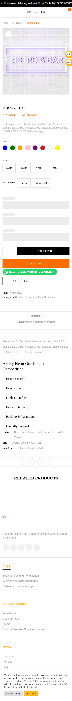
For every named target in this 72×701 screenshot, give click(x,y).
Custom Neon (11, 618)
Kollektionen (10, 613)
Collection (18, 23)
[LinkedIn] (40, 461)
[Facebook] (23, 461)
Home (5, 23)
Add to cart (45, 251)
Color (6, 141)
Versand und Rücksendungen (20, 581)
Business (19, 297)
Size (5, 160)
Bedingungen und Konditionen (21, 575)
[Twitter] (31, 461)
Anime (6, 624)
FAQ (5, 667)
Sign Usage (9, 182)
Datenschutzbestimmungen (19, 586)
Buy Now (36, 263)
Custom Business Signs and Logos (23, 629)
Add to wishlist (21, 281)
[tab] (36, 317)
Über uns (8, 656)
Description (36, 316)
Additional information (36, 322)
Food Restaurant (46, 297)
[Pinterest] (49, 461)
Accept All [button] (31, 693)
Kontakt (7, 661)
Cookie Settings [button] (13, 693)
